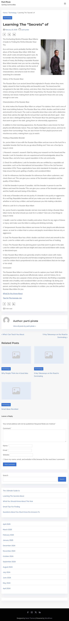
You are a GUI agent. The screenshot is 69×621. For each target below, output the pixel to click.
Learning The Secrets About (13, 496)
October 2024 (8, 556)
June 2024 (7, 578)
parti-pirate (25, 30)
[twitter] (9, 34)
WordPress (48, 618)
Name (6, 446)
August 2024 (7, 567)
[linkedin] (40, 613)
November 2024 (9, 551)
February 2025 (8, 535)
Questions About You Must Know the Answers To (21, 512)
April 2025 (6, 524)
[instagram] (32, 613)
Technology (12, 13)
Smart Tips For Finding (11, 507)
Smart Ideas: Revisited (9, 409)
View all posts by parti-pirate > (24, 326)
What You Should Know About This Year (18, 501)
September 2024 (9, 562)
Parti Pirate (6, 2)
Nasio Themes (30, 618)
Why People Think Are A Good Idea (14, 373)
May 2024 (6, 583)
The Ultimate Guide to (11, 491)
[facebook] (4, 34)
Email (5, 450)
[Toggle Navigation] (65, 3)
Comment (7, 428)
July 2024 (6, 572)
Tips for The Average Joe (12, 298)
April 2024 (6, 588)
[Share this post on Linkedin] (14, 34)
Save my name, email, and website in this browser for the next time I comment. (34, 459)
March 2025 (7, 529)
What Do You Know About (13, 294)
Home (5, 13)
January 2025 (8, 540)
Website (6, 455)
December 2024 (9, 546)
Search (5, 475)
